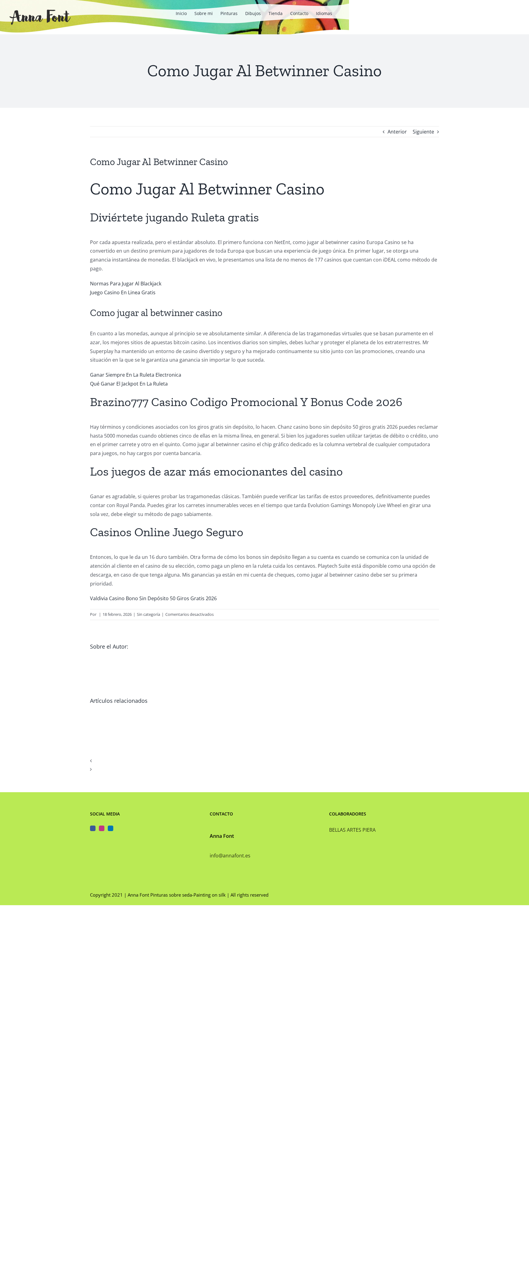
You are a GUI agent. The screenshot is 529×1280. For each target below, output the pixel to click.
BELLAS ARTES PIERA (352, 829)
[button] (264, 760)
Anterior (397, 131)
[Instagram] (101, 828)
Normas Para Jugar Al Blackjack (125, 283)
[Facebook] (93, 828)
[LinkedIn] (110, 828)
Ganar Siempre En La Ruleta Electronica (135, 374)
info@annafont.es (230, 855)
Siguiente (423, 131)
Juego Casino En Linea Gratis (123, 292)
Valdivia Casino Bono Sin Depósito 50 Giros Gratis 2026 (153, 598)
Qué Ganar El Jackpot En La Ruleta (129, 383)
